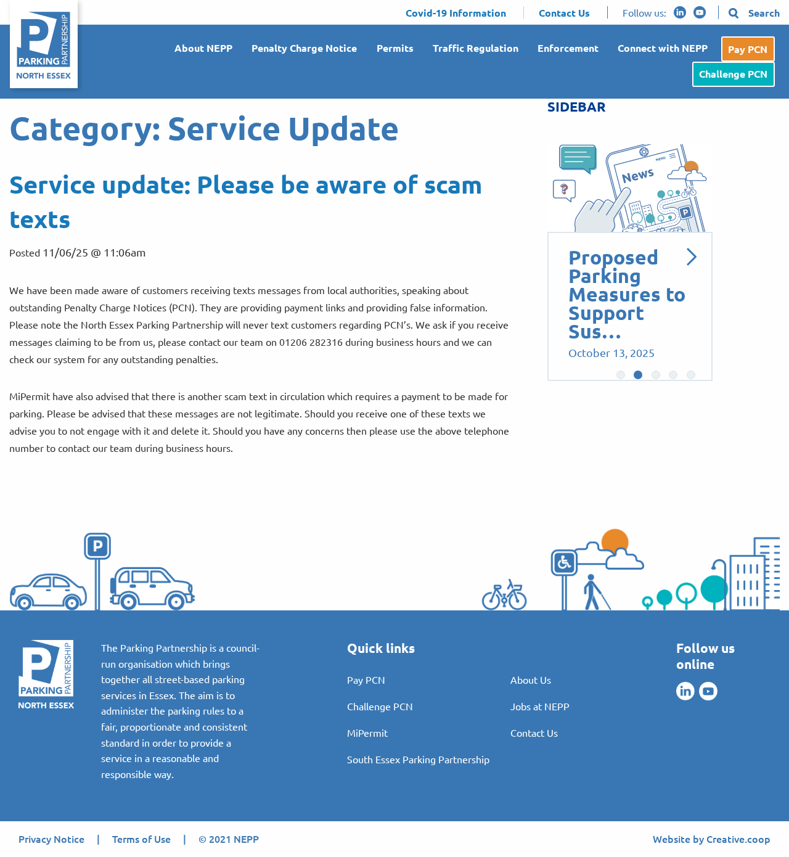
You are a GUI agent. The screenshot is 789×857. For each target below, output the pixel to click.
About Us (530, 679)
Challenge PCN (733, 73)
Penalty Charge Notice (304, 47)
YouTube (699, 12)
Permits (395, 47)
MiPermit (367, 732)
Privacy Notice (51, 838)
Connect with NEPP (663, 47)
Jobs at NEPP (540, 706)
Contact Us (534, 732)
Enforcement (568, 47)
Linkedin (680, 12)
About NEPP (203, 47)
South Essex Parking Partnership (418, 759)
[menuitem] (198, 49)
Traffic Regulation (475, 47)
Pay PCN (747, 49)
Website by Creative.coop (712, 838)
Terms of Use (141, 838)
